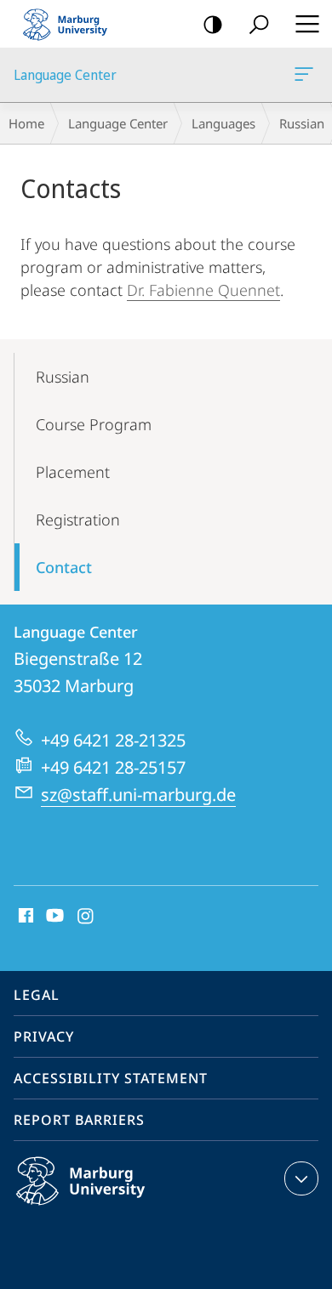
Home (26, 123)
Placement (73, 472)
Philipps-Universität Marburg (113, 1208)
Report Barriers (79, 1119)
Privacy (44, 1036)
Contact (64, 567)
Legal (37, 994)
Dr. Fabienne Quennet (203, 290)
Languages (223, 123)
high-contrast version (213, 24)
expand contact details (301, 1178)
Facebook (24, 916)
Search (259, 24)
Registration (78, 519)
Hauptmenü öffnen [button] (307, 24)
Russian (62, 376)
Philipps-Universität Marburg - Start (72, 24)
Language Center (307, 75)
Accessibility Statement (111, 1078)
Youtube (53, 916)
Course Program (94, 424)
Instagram (86, 916)
